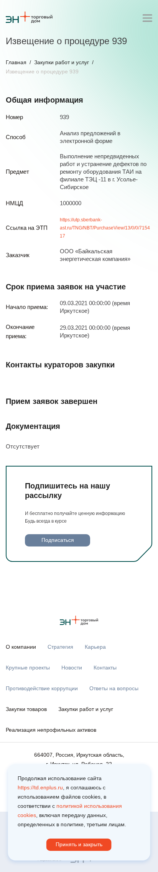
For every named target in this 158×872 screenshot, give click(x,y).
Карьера (95, 647)
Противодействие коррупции (42, 688)
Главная (16, 62)
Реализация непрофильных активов (51, 730)
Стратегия (60, 647)
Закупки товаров (26, 709)
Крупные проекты (28, 667)
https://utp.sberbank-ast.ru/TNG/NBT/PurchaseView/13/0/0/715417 (105, 228)
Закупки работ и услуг (61, 62)
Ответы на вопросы (113, 688)
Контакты (105, 667)
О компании (21, 647)
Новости (71, 667)
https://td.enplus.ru (40, 787)
